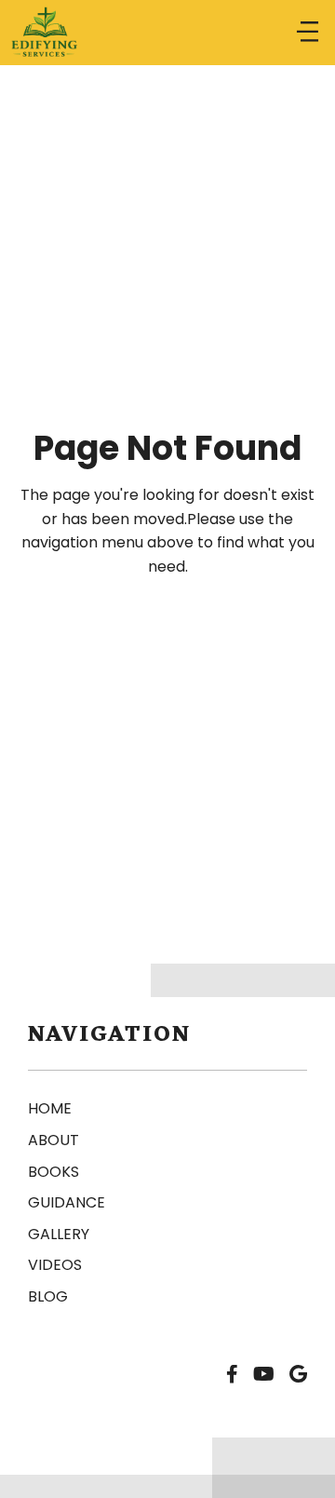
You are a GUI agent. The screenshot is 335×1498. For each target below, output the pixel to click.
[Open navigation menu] (307, 32)
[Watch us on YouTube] (264, 1375)
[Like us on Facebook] (232, 1375)
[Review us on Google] (298, 1375)
